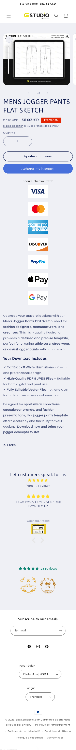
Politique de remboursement (52, 725)
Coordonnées (55, 738)
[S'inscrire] (60, 631)
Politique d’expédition (29, 738)
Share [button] (11, 445)
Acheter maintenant (38, 168)
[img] (38, 480)
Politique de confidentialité (24, 731)
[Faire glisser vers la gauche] (28, 92)
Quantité (9, 132)
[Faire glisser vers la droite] (47, 92)
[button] (8, 15)
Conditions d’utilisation (59, 731)
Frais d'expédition (13, 126)
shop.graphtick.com (28, 720)
